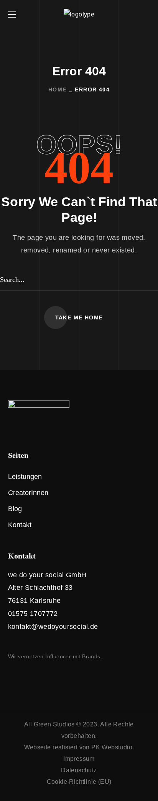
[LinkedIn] (27, 677)
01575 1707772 (33, 613)
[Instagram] (11, 677)
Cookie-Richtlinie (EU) (79, 781)
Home (57, 89)
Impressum (79, 758)
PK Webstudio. (112, 747)
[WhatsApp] (43, 677)
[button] (147, 14)
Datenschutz (79, 770)
